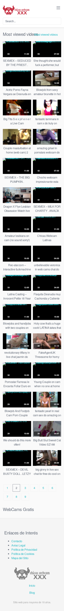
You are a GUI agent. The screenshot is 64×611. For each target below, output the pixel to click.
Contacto (16, 541)
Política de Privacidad (24, 550)
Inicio (32, 585)
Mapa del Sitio (19, 558)
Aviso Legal (18, 545)
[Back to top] (58, 603)
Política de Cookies (22, 554)
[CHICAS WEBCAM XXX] (16, 10)
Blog (32, 593)
